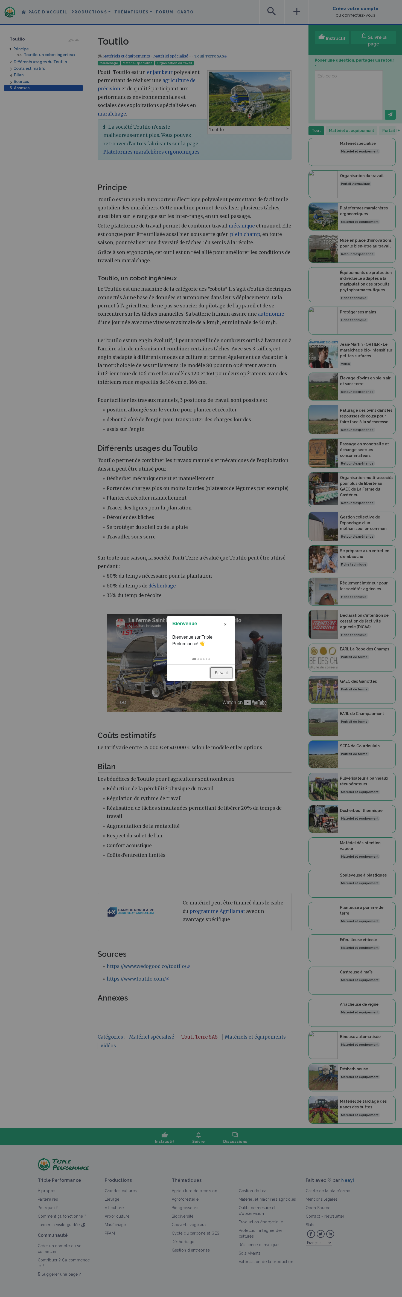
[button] (194, 659)
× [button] (225, 623)
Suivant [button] (221, 672)
